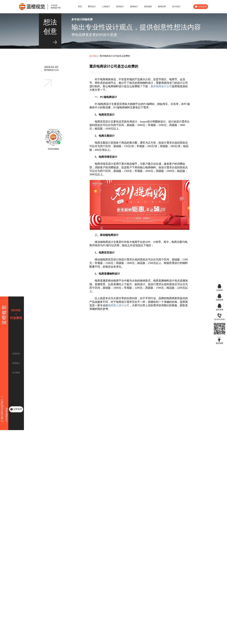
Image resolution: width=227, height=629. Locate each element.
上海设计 (106, 6)
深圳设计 (120, 6)
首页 (80, 6)
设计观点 (93, 56)
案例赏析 (162, 6)
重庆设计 (92, 6)
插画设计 (134, 6)
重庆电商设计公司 (51, 70)
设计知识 (176, 6)
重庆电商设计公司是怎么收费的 (115, 56)
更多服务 (148, 6)
